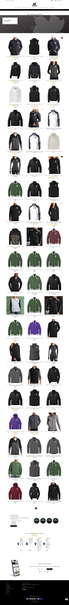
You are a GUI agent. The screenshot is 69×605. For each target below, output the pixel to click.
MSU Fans (33, 7)
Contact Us (52, 7)
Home (16, 7)
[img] (34, 534)
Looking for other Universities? (10, 0)
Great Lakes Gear (40, 7)
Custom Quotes (8, 591)
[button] (14, 58)
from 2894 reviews (34, 535)
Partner (46, 7)
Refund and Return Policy (9, 588)
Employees (7, 593)
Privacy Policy (8, 587)
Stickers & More (26, 7)
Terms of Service (8, 585)
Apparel (19, 7)
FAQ (6, 592)
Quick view (15, 54)
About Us (7, 584)
